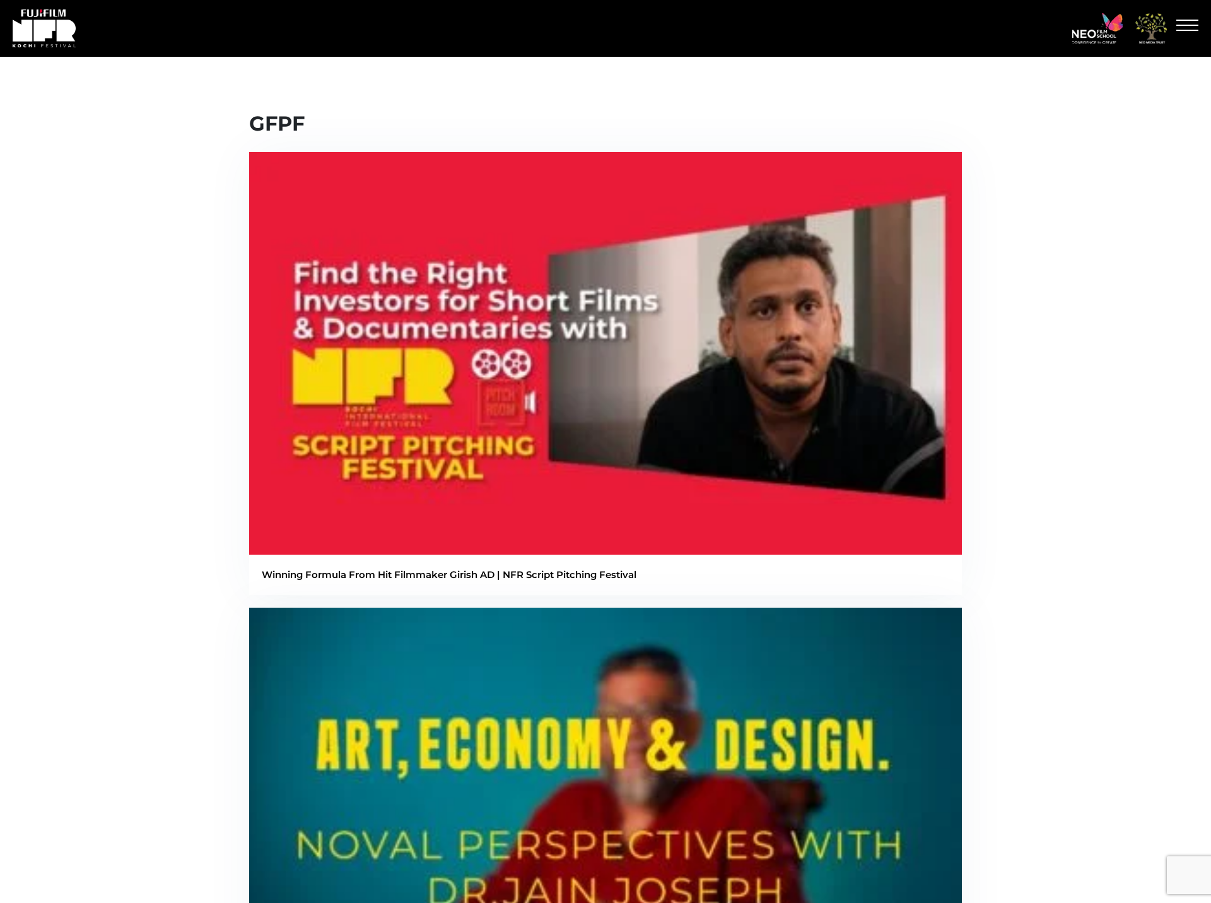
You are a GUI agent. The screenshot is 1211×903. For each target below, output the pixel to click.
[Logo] (1097, 28)
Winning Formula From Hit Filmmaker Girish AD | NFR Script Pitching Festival (449, 575)
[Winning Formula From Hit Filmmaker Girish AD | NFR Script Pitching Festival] (605, 547)
